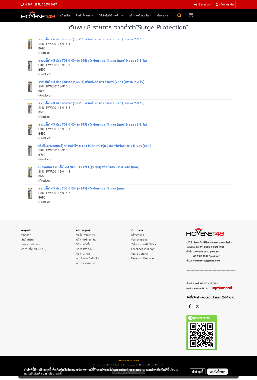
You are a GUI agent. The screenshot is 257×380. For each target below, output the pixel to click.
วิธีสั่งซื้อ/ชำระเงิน (110, 15)
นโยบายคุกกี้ (55, 373)
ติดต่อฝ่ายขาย (139, 239)
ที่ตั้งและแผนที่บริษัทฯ (143, 244)
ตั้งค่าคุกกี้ (197, 371)
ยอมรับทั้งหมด (217, 371)
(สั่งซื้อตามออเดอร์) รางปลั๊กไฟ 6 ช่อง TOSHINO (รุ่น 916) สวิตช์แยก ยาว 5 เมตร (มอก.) (94, 146)
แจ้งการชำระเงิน (86, 239)
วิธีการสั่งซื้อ (83, 244)
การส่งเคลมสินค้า (86, 263)
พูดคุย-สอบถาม (139, 253)
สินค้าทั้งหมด (83, 15)
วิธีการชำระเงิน (85, 249)
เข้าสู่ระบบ (203, 4)
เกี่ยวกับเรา (137, 234)
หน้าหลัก (65, 15)
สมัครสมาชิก (226, 4)
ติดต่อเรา (162, 15)
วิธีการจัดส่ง (83, 253)
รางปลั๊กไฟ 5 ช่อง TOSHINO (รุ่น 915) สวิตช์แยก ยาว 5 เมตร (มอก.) (81, 188)
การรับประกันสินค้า (87, 258)
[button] (179, 15)
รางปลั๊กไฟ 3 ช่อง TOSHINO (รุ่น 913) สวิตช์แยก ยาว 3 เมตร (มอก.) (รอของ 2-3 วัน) (92, 124)
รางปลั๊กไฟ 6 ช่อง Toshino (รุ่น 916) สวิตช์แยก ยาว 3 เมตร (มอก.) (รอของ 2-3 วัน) (91, 39)
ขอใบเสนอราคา (85, 234)
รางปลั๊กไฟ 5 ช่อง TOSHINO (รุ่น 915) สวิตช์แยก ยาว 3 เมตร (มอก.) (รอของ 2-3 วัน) (92, 60)
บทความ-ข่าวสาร (31, 244)
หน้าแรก (26, 234)
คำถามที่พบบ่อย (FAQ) (33, 249)
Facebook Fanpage (142, 258)
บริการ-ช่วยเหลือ (139, 15)
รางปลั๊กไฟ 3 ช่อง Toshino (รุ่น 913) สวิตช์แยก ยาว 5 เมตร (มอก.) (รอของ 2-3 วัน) (91, 103)
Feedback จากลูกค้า (142, 249)
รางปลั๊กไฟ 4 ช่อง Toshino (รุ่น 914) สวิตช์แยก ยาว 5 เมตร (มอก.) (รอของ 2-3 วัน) (91, 82)
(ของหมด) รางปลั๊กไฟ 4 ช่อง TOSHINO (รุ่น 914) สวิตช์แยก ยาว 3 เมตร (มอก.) (88, 167)
